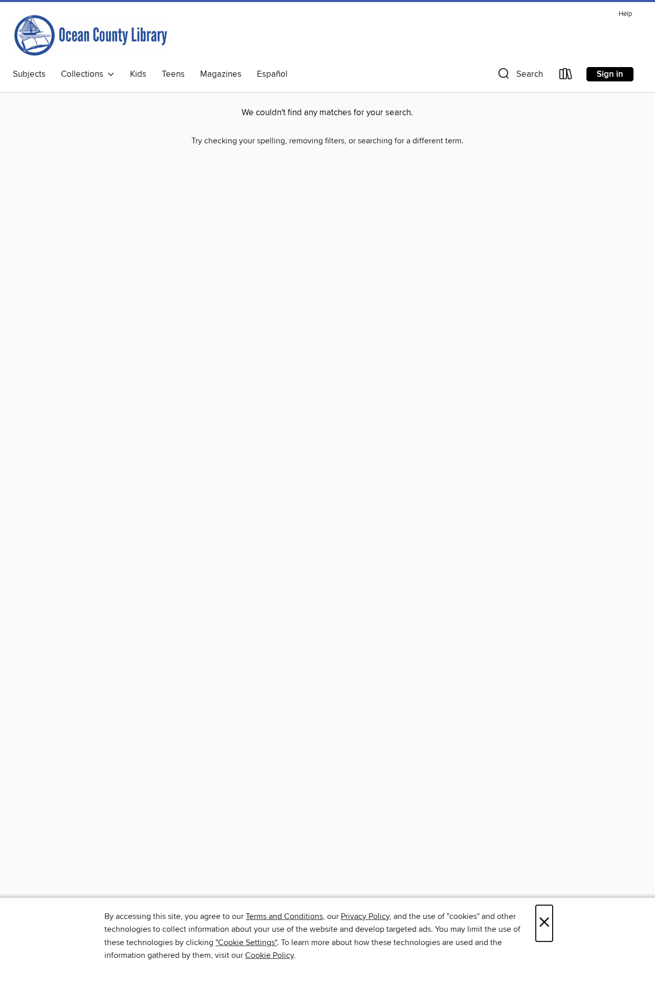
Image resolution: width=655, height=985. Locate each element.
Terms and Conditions (284, 916)
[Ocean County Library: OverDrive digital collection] (90, 35)
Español (272, 74)
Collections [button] (84, 74)
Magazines (221, 74)
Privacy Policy (365, 916)
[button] (519, 76)
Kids (138, 74)
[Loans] (566, 76)
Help (625, 14)
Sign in (610, 74)
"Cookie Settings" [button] (246, 942)
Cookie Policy (269, 955)
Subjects (29, 74)
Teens (173, 74)
